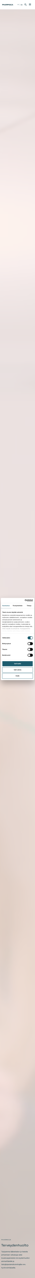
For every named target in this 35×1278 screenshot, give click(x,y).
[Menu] (30, 4)
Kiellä (17, 676)
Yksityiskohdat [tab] (17, 605)
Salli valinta (17, 670)
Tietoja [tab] (29, 605)
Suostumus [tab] (6, 605)
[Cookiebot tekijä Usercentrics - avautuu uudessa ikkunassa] (25, 600)
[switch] (30, 643)
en (21, 4)
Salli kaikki (17, 663)
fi (18, 4)
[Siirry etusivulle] (7, 4)
